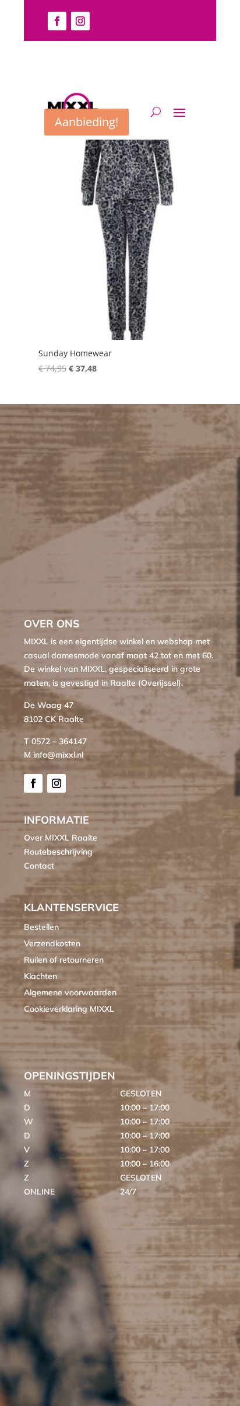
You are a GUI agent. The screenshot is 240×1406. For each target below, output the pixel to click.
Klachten (40, 976)
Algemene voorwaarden (70, 992)
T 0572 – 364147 (55, 741)
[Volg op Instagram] (80, 21)
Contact (39, 865)
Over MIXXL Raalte (60, 837)
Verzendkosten (52, 943)
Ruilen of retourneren (64, 959)
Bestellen (41, 927)
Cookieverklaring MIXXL (69, 1009)
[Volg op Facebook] (57, 21)
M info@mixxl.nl (53, 754)
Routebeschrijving (58, 851)
